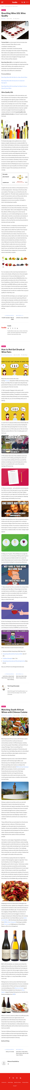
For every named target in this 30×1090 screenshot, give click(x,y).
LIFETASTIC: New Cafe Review (22, 318)
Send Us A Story (17, 1082)
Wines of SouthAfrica (7, 715)
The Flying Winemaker (7, 354)
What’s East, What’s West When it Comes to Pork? (21, 677)
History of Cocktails (10, 1052)
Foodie (4, 18)
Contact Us (4, 1082)
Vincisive (6, 924)
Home (2, 6)
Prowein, (7, 380)
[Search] (22, 2)
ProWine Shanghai (7, 658)
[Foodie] (15, 2)
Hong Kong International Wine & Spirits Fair (14, 661)
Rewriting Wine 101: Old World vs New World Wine (14, 77)
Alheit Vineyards (11, 922)
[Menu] (2, 2)
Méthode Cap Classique (22, 767)
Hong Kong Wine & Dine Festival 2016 (12, 654)
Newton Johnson (19, 988)
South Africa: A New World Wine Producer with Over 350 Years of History (8, 677)
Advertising (10, 1082)
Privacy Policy (25, 1082)
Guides (3, 10)
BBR (5, 922)
